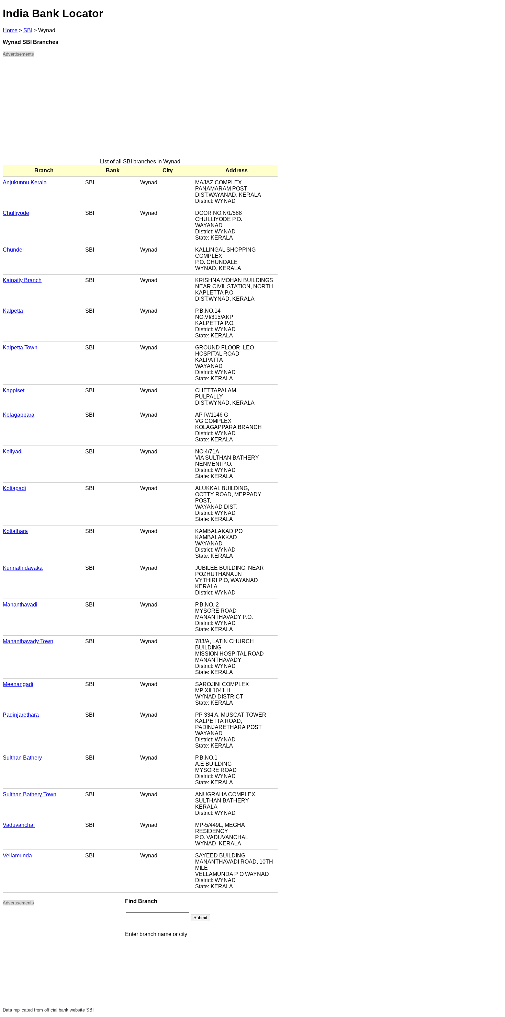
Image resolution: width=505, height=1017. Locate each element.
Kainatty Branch (22, 280)
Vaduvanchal (19, 825)
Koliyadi (13, 451)
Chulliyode (16, 213)
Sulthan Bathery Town (29, 794)
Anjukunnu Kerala (25, 182)
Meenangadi (18, 684)
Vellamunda (17, 855)
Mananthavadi (20, 605)
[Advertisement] (140, 110)
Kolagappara (18, 415)
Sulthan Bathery (22, 758)
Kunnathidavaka (23, 568)
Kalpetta (13, 311)
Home (10, 30)
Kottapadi (14, 488)
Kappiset (13, 390)
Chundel (13, 250)
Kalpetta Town (20, 347)
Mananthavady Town (28, 641)
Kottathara (15, 531)
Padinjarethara (21, 715)
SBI (27, 30)
